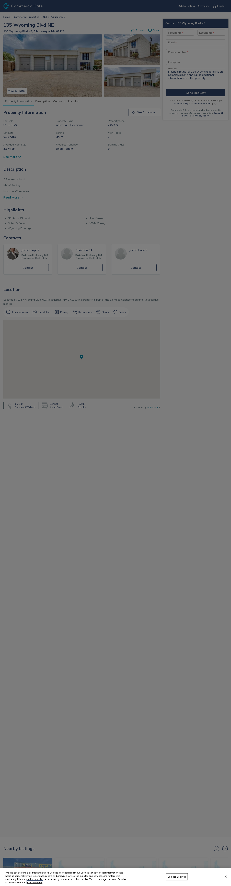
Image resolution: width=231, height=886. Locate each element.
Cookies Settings (177, 876)
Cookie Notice (34, 882)
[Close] (225, 876)
